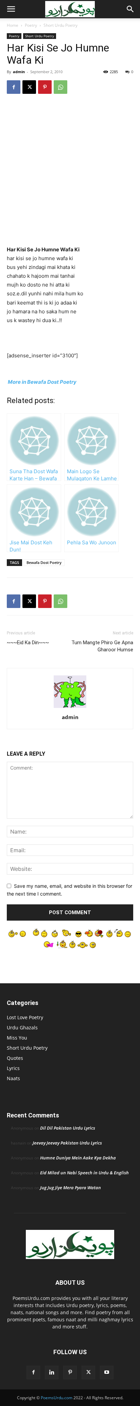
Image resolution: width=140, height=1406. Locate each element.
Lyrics (13, 1068)
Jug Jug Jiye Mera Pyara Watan (70, 1187)
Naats (13, 1078)
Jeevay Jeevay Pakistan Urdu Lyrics (67, 1143)
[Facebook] (13, 87)
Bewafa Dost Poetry (44, 562)
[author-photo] (70, 708)
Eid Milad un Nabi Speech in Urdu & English (84, 1173)
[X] (29, 87)
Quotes (15, 1058)
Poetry (31, 25)
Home (12, 25)
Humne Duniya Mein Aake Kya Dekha (78, 1158)
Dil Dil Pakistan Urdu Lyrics (67, 1128)
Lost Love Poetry (25, 1017)
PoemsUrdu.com (56, 1398)
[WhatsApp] (60, 87)
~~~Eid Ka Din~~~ (28, 642)
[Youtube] (106, 1372)
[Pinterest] (45, 87)
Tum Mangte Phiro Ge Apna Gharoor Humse (102, 646)
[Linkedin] (51, 1372)
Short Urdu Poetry (60, 25)
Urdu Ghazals (22, 1027)
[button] (11, 9)
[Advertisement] (70, 173)
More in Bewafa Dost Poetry (41, 382)
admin (19, 71)
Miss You (17, 1037)
